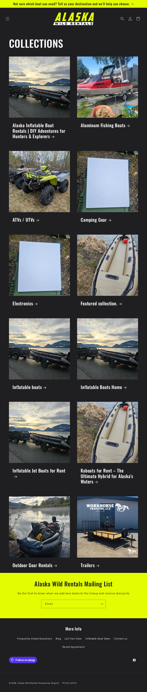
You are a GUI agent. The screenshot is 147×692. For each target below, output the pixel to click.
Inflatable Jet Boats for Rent (39, 471)
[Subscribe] (102, 604)
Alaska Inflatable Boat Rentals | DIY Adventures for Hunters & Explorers (39, 131)
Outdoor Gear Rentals (33, 565)
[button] (7, 19)
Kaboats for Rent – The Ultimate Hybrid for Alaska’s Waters (107, 476)
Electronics (23, 303)
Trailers (88, 565)
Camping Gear (94, 220)
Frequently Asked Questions (34, 638)
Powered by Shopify (49, 683)
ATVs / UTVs (24, 220)
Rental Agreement (73, 646)
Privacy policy (69, 683)
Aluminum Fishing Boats (103, 125)
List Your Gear (73, 638)
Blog (58, 638)
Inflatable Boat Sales (97, 638)
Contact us (120, 638)
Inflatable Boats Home (101, 387)
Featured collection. (99, 303)
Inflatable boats (27, 387)
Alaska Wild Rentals (28, 683)
